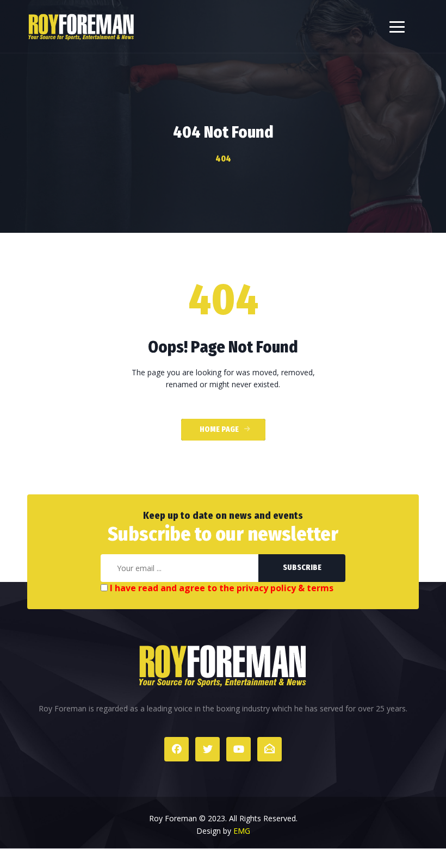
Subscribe (302, 567)
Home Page (219, 429)
